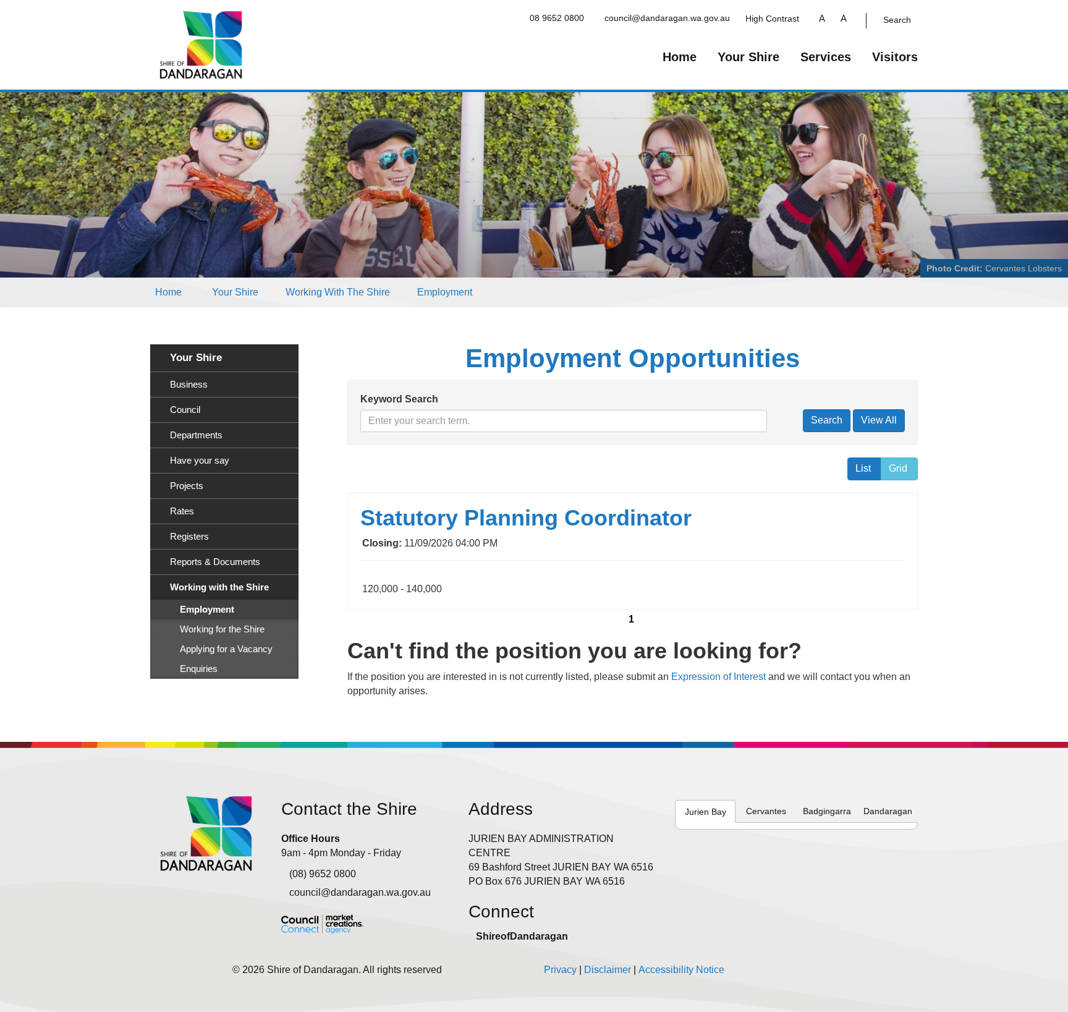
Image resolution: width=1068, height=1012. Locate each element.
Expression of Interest (718, 676)
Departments (196, 435)
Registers (189, 537)
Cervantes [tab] (766, 811)
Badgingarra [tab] (827, 811)
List (863, 468)
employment (444, 292)
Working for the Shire (222, 629)
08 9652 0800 (557, 18)
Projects (186, 486)
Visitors (895, 57)
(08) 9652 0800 (322, 874)
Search (897, 20)
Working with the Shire (338, 292)
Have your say (199, 461)
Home (680, 57)
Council (185, 410)
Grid (898, 468)
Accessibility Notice (681, 969)
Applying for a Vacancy (226, 649)
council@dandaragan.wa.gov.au (667, 18)
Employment (207, 609)
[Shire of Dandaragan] (201, 44)
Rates (182, 511)
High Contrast (772, 18)
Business (189, 384)
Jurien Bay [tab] (705, 812)
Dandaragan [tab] (887, 811)
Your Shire (748, 57)
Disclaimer (607, 969)
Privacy (560, 969)
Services (825, 57)
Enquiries (199, 669)
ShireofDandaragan (522, 936)
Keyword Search (399, 399)
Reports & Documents (215, 562)
